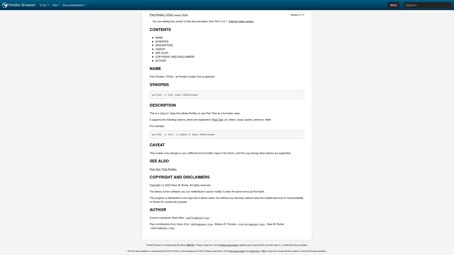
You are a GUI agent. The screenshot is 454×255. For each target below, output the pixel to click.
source (178, 14)
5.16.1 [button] (44, 5)
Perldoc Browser (21, 4)
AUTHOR (160, 60)
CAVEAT (160, 49)
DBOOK (190, 244)
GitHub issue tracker (229, 244)
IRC (264, 251)
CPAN (184, 14)
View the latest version (241, 21)
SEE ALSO (161, 53)
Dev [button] (55, 5)
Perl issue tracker (237, 251)
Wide (393, 5)
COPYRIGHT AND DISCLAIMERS (175, 56)
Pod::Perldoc (169, 169)
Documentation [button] (73, 5)
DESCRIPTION (164, 45)
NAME (159, 37)
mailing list (254, 251)
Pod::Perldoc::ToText (161, 14)
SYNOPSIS (161, 41)
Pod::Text (217, 119)
